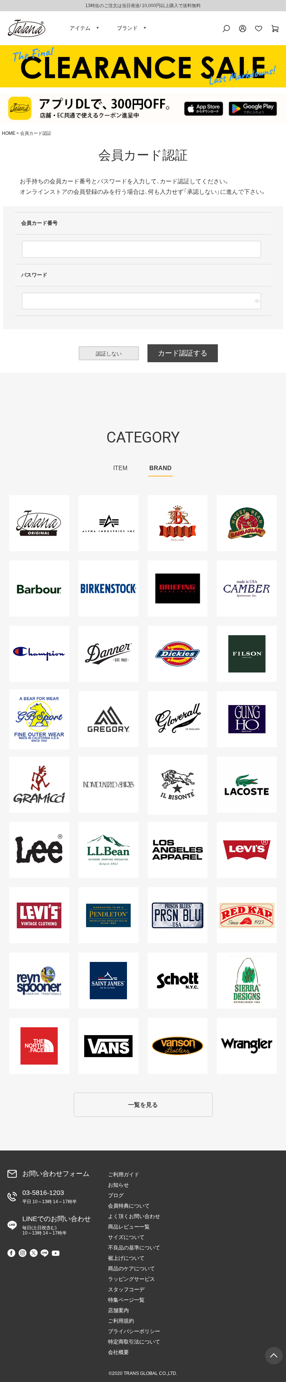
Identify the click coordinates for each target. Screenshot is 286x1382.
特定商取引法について (134, 1342)
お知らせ (118, 1185)
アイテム (80, 28)
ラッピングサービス (131, 1279)
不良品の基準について (134, 1248)
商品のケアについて (131, 1268)
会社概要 (118, 1352)
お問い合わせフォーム (55, 1173)
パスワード (35, 275)
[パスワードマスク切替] (257, 301)
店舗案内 (118, 1310)
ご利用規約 (121, 1321)
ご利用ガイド (123, 1174)
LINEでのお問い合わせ (56, 1225)
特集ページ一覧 (126, 1300)
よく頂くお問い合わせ (134, 1216)
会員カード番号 (40, 223)
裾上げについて (126, 1258)
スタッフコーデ (126, 1289)
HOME (8, 133)
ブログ (116, 1195)
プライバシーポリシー (134, 1331)
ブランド (127, 28)
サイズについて (126, 1237)
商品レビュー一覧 (129, 1227)
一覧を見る (143, 1105)
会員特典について (129, 1206)
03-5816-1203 (49, 1196)
